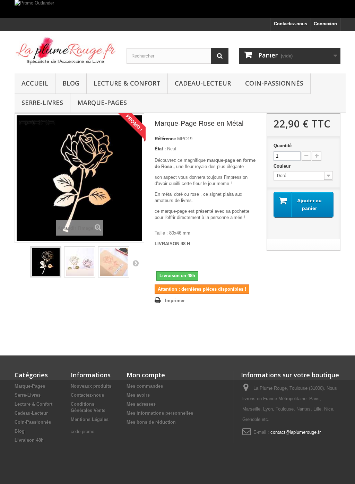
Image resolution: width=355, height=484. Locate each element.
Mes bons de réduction (151, 422)
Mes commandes (145, 386)
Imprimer (175, 300)
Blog (70, 83)
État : (160, 148)
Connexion (325, 23)
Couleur (283, 166)
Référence (165, 138)
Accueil (34, 83)
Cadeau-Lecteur (203, 83)
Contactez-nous (290, 23)
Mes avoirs (138, 395)
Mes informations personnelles (160, 413)
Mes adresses (141, 404)
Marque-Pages (102, 102)
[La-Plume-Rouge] (65, 50)
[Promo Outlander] (177, 9)
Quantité (283, 145)
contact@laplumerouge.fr (295, 432)
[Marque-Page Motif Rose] (46, 262)
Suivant (135, 262)
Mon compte (146, 375)
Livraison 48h (29, 440)
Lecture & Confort (127, 83)
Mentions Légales (90, 419)
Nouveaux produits (91, 386)
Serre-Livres (42, 102)
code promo (82, 431)
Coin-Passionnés (274, 83)
